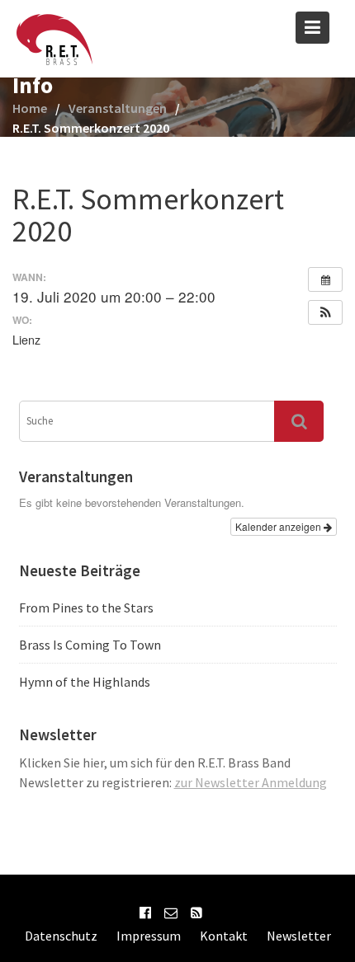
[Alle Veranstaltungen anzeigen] (325, 279)
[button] (325, 312)
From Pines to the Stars (86, 607)
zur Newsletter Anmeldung (250, 782)
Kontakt (224, 935)
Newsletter (299, 935)
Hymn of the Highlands (84, 681)
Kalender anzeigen (279, 526)
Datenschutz (61, 935)
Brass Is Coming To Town (90, 644)
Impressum (148, 935)
